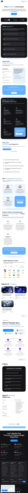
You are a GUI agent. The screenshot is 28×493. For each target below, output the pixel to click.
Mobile (11, 266)
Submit (24, 481)
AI (16, 266)
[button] (3, 407)
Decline (11, 490)
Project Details (4, 415)
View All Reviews (21, 359)
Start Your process (14, 440)
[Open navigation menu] (26, 1)
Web (6, 266)
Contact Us (23, 1)
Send (14, 427)
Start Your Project (14, 252)
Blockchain (22, 266)
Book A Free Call (20, 202)
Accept (5, 490)
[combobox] (7, 413)
